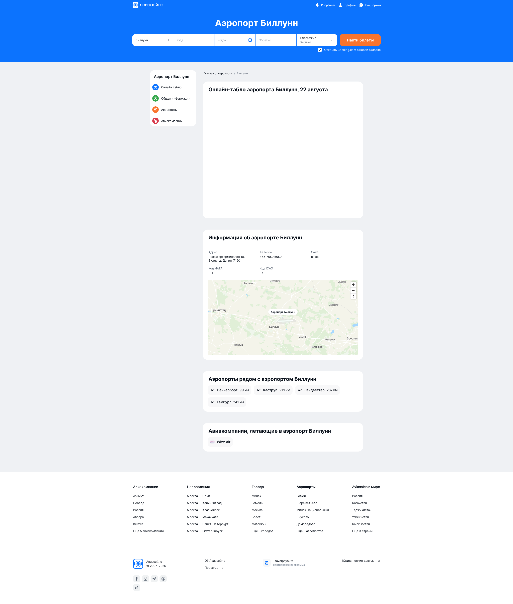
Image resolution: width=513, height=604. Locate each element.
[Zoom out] (353, 290)
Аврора (138, 517)
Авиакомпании (145, 487)
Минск (256, 496)
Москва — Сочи (198, 496)
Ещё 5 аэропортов (310, 531)
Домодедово (306, 524)
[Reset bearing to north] (353, 296)
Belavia (138, 524)
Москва (257, 510)
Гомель (257, 503)
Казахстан (359, 503)
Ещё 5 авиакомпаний (148, 531)
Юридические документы (361, 561)
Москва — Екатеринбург (205, 531)
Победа (138, 503)
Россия (138, 510)
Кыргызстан (361, 524)
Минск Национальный (313, 510)
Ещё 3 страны (362, 531)
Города (258, 487)
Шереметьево (307, 503)
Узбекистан (360, 517)
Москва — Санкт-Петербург (207, 524)
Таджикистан (362, 510)
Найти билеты (360, 40)
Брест (256, 517)
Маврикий (259, 524)
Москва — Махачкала (202, 517)
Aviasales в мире (366, 487)
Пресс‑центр (214, 568)
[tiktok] (136, 587)
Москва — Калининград (204, 503)
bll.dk (315, 257)
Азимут (138, 496)
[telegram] (154, 578)
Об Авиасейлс (215, 561)
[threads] (163, 578)
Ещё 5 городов (262, 531)
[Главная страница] (147, 5)
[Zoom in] (353, 284)
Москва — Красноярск (203, 510)
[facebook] (136, 578)
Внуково (303, 517)
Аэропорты (306, 487)
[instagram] (145, 578)
